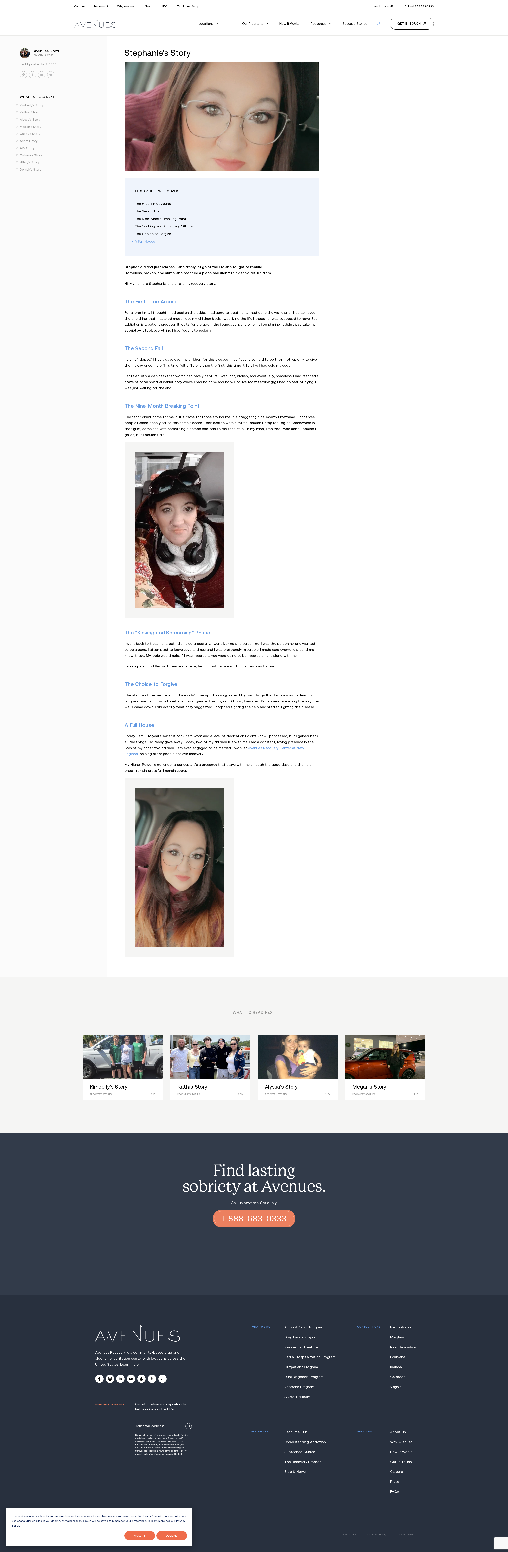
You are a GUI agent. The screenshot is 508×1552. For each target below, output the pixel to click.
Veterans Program (299, 1387)
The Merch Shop (188, 6)
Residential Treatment (302, 1347)
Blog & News (295, 1472)
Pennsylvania (400, 1327)
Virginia (395, 1387)
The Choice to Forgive (153, 234)
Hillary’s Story (29, 162)
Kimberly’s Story (31, 105)
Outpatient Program (301, 1367)
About (148, 6)
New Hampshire (401, 1347)
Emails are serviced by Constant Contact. (161, 1453)
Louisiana (397, 1357)
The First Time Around (153, 204)
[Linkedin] (120, 1379)
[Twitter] (152, 1379)
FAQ (164, 6)
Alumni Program (297, 1397)
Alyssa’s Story (30, 119)
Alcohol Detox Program (303, 1327)
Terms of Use (348, 1534)
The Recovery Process (302, 1462)
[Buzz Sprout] (141, 1379)
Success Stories (355, 24)
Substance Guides (299, 1452)
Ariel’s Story (28, 141)
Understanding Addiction (304, 1442)
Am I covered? (383, 6)
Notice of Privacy (376, 1534)
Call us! (419, 6)
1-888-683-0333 (254, 1218)
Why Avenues (126, 6)
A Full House (145, 241)
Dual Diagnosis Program (303, 1377)
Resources (319, 24)
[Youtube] (131, 1379)
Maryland (397, 1337)
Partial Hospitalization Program (304, 1357)
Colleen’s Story (31, 155)
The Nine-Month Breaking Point (160, 219)
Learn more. (129, 1364)
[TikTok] (162, 1379)
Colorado (398, 1377)
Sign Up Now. (188, 1426)
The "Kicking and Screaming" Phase (164, 226)
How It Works (289, 24)
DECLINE (172, 1535)
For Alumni (101, 6)
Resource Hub (295, 1432)
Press (394, 1482)
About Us (398, 1432)
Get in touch (409, 23)
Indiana (396, 1367)
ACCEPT (139, 1535)
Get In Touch (401, 1462)
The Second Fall (148, 211)
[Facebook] (99, 1379)
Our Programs (252, 24)
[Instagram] (110, 1379)
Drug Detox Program (301, 1337)
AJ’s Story (27, 148)
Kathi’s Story (29, 112)
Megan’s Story (30, 126)
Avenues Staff (46, 51)
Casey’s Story (30, 133)
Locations (206, 24)
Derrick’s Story (30, 169)
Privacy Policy (405, 1534)
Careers (79, 6)
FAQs (394, 1491)
